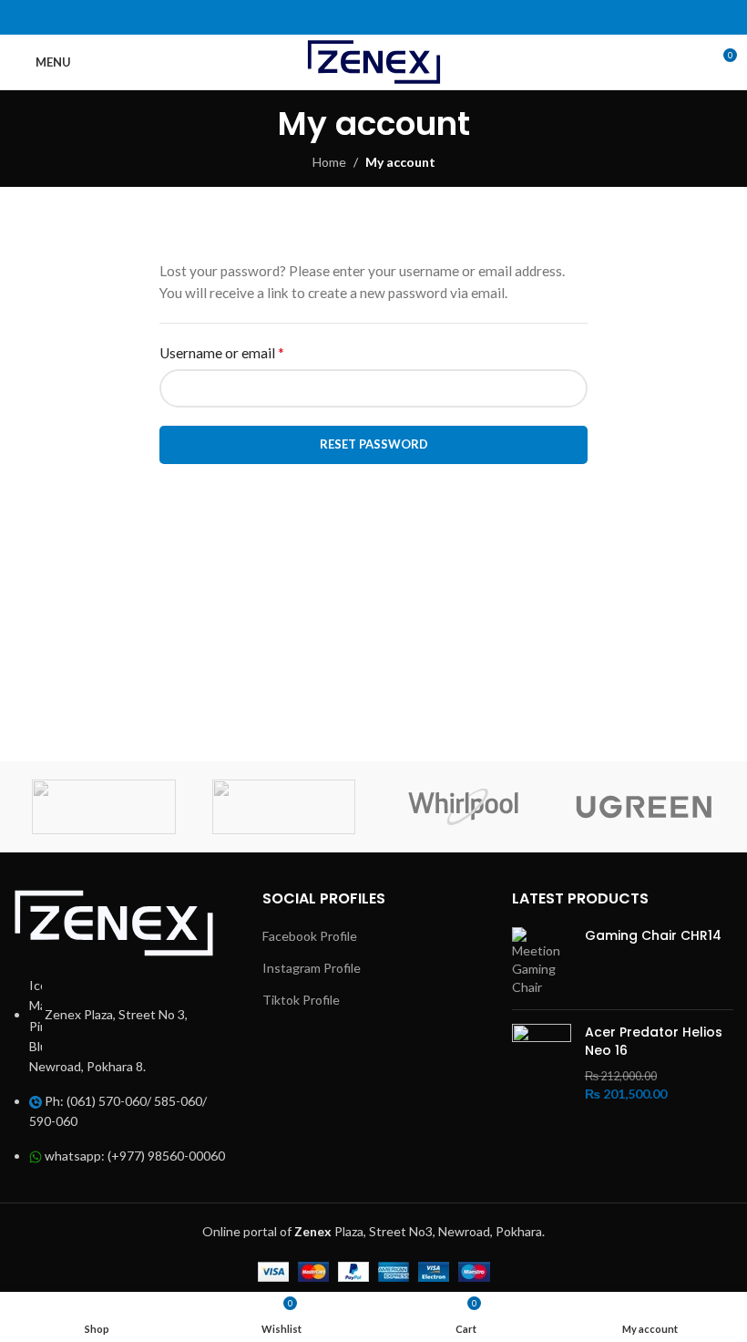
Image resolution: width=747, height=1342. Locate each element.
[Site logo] (373, 60)
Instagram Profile (311, 968)
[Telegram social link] (385, 17)
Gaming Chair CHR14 (653, 936)
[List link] (124, 1027)
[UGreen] (644, 806)
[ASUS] (104, 806)
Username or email (221, 352)
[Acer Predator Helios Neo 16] (541, 1063)
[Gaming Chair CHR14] (541, 961)
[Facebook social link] (338, 17)
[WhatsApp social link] (362, 17)
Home (329, 162)
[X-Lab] (284, 806)
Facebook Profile (309, 936)
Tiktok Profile (301, 999)
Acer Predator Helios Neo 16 (653, 1041)
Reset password (374, 444)
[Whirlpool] (464, 806)
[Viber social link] (407, 17)
